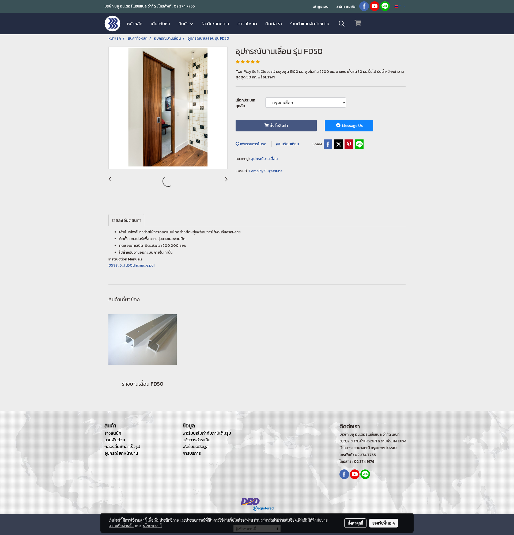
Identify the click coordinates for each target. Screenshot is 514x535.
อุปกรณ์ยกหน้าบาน (121, 453)
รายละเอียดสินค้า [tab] (126, 220)
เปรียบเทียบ (289, 144)
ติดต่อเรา (273, 23)
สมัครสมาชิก (346, 6)
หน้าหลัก (134, 23)
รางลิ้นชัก (112, 433)
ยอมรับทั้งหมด (383, 523)
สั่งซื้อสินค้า (278, 125)
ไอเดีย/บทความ (215, 23)
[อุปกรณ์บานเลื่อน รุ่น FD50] (168, 108)
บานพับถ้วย (114, 440)
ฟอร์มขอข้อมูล (196, 446)
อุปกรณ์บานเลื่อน (264, 159)
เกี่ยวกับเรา (160, 23)
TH (400, 6)
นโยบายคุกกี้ (152, 525)
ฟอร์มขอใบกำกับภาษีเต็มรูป (207, 433)
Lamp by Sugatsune (265, 171)
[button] (342, 23)
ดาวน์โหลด (247, 23)
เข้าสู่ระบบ (320, 6)
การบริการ (192, 453)
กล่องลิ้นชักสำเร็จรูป (122, 446)
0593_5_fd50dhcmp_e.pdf (131, 265)
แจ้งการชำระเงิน (196, 440)
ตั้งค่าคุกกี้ (355, 523)
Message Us (352, 125)
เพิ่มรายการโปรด (252, 144)
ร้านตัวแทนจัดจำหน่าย (309, 23)
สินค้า (184, 23)
